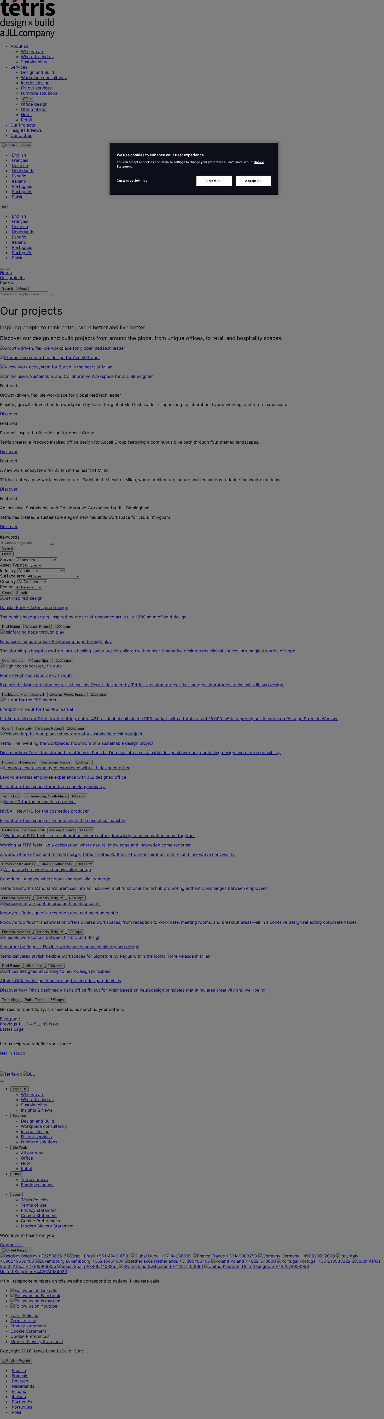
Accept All (253, 181)
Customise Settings (132, 180)
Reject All (214, 181)
